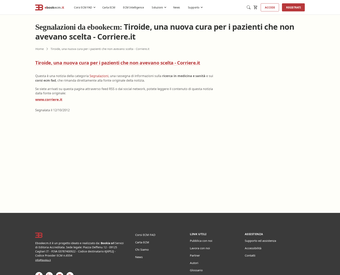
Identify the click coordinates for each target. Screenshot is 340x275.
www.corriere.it (48, 99)
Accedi (270, 7)
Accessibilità (253, 248)
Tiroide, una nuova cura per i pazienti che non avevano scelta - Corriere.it (117, 62)
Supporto (193, 7)
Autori (194, 263)
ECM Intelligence (133, 7)
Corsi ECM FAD (83, 7)
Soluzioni (157, 7)
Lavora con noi (200, 248)
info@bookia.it (43, 260)
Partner (195, 255)
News (176, 7)
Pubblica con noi (201, 241)
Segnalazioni (99, 76)
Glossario (196, 270)
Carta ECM (108, 7)
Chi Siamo (142, 249)
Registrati (293, 7)
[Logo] (80, 235)
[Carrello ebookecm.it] (255, 7)
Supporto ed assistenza (260, 241)
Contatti (250, 255)
